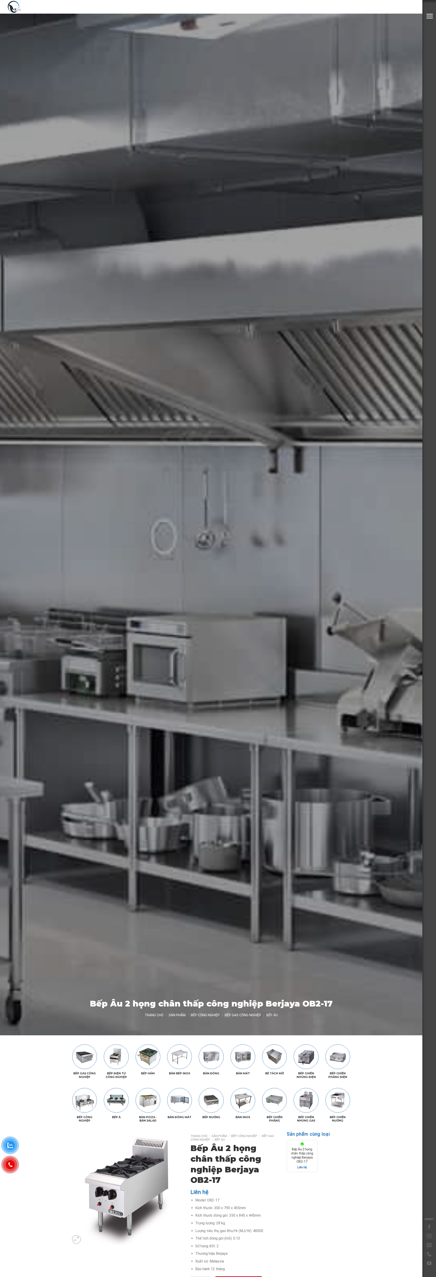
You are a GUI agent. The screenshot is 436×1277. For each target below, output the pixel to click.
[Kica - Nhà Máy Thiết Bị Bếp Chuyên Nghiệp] (29, 7)
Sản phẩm (177, 1015)
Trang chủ (154, 1015)
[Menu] (430, 16)
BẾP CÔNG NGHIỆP (205, 1015)
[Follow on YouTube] (429, 1263)
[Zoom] (76, 1239)
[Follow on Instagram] (429, 1236)
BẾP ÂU (272, 1015)
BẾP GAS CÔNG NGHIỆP (243, 1015)
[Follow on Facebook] (429, 1227)
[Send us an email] (429, 1245)
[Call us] (429, 1254)
